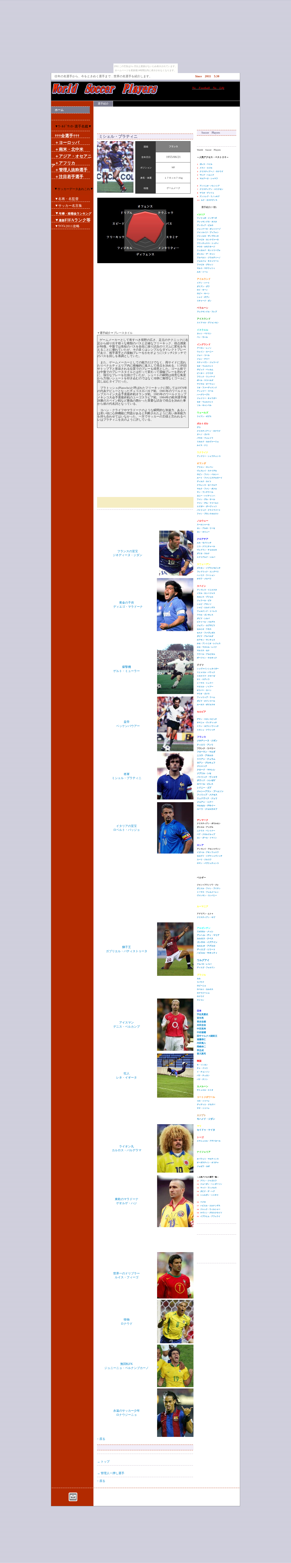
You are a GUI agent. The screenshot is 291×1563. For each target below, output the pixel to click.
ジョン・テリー (203, 359)
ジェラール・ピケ (204, 600)
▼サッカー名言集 (68, 205)
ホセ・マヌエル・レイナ (207, 647)
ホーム (59, 110)
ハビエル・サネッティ (207, 953)
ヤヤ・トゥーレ (203, 1108)
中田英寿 (201, 1028)
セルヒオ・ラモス (204, 629)
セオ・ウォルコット (205, 366)
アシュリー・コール (205, 391)
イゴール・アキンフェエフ (208, 852)
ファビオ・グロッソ (205, 265)
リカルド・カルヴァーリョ (208, 442)
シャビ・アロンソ (204, 604)
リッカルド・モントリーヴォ (209, 250)
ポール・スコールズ (205, 380)
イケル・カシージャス (206, 593)
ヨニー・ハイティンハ (206, 496)
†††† (67, 135)
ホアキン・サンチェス (206, 640)
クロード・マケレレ (206, 770)
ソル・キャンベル (204, 405)
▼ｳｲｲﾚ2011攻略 (67, 226)
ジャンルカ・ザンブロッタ (208, 236)
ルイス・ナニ (202, 445)
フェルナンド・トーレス (207, 611)
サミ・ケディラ (203, 679)
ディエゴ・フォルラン (206, 967)
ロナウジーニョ (203, 993)
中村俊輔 (201, 1032)
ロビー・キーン (203, 293)
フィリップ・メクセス (207, 795)
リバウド (200, 982)
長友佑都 (201, 1021)
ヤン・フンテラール (205, 492)
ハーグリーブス (203, 395)
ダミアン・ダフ (203, 286)
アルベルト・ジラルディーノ (209, 258)
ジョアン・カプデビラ (206, 625)
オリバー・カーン (204, 690)
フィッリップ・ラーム (206, 697)
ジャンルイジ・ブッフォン (208, 232)
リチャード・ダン (204, 301)
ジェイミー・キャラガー (207, 398)
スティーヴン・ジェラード (208, 362)
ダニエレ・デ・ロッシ (206, 254)
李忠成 (200, 1050)
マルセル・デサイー (206, 805)
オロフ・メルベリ (204, 579)
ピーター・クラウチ (205, 373)
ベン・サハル (202, 337)
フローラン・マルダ (206, 752)
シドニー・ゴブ (204, 787)
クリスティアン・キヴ (206, 917)
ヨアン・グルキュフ (206, 763)
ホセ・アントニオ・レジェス (209, 643)
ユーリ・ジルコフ (204, 860)
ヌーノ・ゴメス (203, 434)
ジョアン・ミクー (205, 802)
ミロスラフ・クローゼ (206, 676)
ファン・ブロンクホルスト (208, 514)
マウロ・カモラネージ (206, 247)
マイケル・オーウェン (206, 384)
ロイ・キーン (202, 290)
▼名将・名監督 (67, 199)
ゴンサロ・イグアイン (207, 942)
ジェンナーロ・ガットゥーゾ (209, 229)
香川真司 (201, 1053)
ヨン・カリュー (203, 532)
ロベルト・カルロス (205, 989)
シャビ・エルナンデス (206, 608)
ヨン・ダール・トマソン (207, 838)
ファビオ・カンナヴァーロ (208, 240)
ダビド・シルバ (203, 618)
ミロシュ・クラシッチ (206, 730)
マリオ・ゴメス (203, 694)
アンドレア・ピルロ (205, 225)
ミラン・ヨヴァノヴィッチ (208, 726)
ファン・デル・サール (206, 499)
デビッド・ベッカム (205, 370)
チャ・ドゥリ (202, 1068)
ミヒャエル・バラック (206, 672)
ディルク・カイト (204, 481)
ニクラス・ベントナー (206, 831)
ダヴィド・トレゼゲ (206, 780)
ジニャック (202, 766)
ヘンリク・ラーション (206, 575)
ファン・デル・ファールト (208, 503)
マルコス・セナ (203, 650)
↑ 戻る (101, 1439)
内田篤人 (201, 1043)
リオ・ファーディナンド (207, 388)
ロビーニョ (201, 986)
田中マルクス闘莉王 (207, 1036)
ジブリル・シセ (204, 773)
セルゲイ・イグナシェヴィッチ (209, 856)
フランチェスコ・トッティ (208, 243)
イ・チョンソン (203, 1072)
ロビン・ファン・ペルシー (208, 474)
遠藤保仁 (201, 1039)
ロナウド (200, 996)
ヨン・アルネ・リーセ (206, 528)
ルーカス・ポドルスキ (206, 705)
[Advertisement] (167, 117)
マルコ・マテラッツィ (206, 268)
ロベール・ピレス (205, 784)
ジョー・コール (203, 355)
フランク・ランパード (206, 377)
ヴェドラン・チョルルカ (207, 550)
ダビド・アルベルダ (205, 636)
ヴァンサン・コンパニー (207, 895)
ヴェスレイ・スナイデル (207, 471)
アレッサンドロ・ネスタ (207, 222)
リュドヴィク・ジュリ (207, 798)
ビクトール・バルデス (206, 622)
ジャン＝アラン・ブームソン (210, 791)
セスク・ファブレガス (206, 633)
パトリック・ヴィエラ (207, 777)
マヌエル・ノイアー (205, 687)
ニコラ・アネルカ (205, 755)
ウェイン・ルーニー (205, 352)
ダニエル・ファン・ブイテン (209, 888)
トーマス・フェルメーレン (208, 892)
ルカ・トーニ (202, 272)
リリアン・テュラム (206, 759)
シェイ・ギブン (203, 297)
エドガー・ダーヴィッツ (207, 506)
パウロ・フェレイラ (205, 438)
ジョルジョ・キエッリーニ (208, 261)
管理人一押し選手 (112, 1473)
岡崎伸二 (201, 1046)
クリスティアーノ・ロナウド (209, 431)
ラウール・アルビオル (206, 654)
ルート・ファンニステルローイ (209, 478)
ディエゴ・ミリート (206, 949)
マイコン (200, 1000)
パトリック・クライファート (209, 510)
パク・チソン (202, 1079)
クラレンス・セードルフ (207, 485)
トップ (105, 1461)
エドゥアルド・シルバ (206, 557)
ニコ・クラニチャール (206, 546)
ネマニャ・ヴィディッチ (207, 723)
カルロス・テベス (205, 938)
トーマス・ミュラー (205, 683)
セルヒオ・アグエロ (206, 946)
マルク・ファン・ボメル (207, 489)
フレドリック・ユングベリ (208, 572)
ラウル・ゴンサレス (205, 615)
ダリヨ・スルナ (203, 553)
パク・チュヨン (203, 1075)
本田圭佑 (201, 1025)
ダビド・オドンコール (206, 701)
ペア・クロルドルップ (206, 834)
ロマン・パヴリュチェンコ (208, 863)
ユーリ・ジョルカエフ (207, 809)
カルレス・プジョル (205, 597)
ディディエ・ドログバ (206, 1105)
